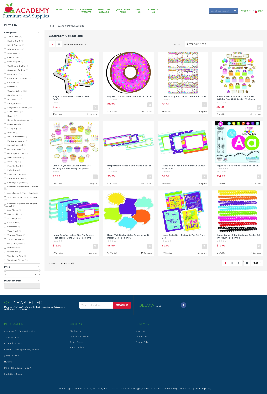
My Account (76, 331)
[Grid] (52, 44)
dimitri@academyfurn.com (27, 349)
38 (247, 263)
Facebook (183, 305)
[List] (59, 44)
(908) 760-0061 (12, 355)
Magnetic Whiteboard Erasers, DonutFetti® (129, 96)
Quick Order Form (79, 336)
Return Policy (77, 347)
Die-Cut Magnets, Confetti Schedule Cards (184, 96)
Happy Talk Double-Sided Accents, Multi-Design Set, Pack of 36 (128, 236)
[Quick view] (73, 72)
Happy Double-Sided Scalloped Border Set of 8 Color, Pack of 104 (238, 236)
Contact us (141, 336)
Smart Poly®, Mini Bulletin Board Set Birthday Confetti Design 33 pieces (72, 167)
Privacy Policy (143, 342)
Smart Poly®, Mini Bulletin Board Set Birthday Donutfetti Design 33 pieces (236, 97)
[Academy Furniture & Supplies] (26, 11)
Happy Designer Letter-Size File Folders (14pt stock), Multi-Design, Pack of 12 (73, 236)
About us (140, 331)
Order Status (76, 342)
